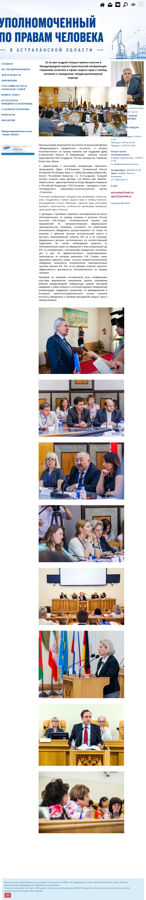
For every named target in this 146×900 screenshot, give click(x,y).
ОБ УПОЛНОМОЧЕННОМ (15, 69)
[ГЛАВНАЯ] (102, 4)
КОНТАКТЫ (8, 115)
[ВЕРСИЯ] (133, 4)
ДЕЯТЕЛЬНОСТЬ (11, 75)
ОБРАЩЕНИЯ (9, 80)
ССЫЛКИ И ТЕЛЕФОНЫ (15, 109)
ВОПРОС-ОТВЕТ (10, 95)
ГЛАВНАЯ (7, 64)
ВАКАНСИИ (8, 120)
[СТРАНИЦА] (117, 4)
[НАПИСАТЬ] (110, 4)
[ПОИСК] (125, 4)
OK (7, 895)
